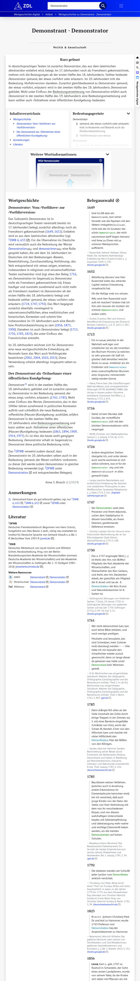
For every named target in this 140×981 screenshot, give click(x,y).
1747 (34, 304)
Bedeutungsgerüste (88, 113)
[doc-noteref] (25, 385)
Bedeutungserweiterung (69, 92)
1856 (59, 325)
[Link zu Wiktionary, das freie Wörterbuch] (10, 586)
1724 (25, 304)
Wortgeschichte (22, 119)
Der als (38, 133)
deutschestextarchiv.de (99, 769)
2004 (36, 358)
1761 (54, 397)
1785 (62, 397)
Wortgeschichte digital (137, 93)
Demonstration (18, 473)
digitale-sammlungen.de (104, 494)
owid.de (45, 538)
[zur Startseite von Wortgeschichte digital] (137, 57)
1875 (67, 325)
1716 (72, 274)
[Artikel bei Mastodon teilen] (137, 72)
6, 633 (21, 240)
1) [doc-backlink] (9, 499)
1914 (11, 436)
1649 (49, 232)
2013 (53, 358)
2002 (28, 358)
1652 (57, 232)
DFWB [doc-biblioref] (19, 451)
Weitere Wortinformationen (53, 154)
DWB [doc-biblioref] (12, 240)
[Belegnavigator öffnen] (117, 200)
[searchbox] (75, 6)
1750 (11, 334)
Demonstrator (58, 577)
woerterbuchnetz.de (27, 566)
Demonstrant (37, 577)
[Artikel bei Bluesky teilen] (137, 77)
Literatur (18, 144)
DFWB (12, 523)
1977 (20, 436)
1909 (73, 431)
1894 (65, 431)
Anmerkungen (21, 140)
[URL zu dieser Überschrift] (42, 200)
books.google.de (96, 264)
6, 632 (16, 503)
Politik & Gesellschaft (70, 47)
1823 (28, 334)
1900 (11, 329)
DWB (11, 544)
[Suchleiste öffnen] (137, 67)
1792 (41, 304)
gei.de (105, 697)
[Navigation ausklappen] (121, 5)
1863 (57, 431)
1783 (20, 334)
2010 (44, 358)
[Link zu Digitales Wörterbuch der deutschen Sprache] (10, 577)
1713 (74, 329)
